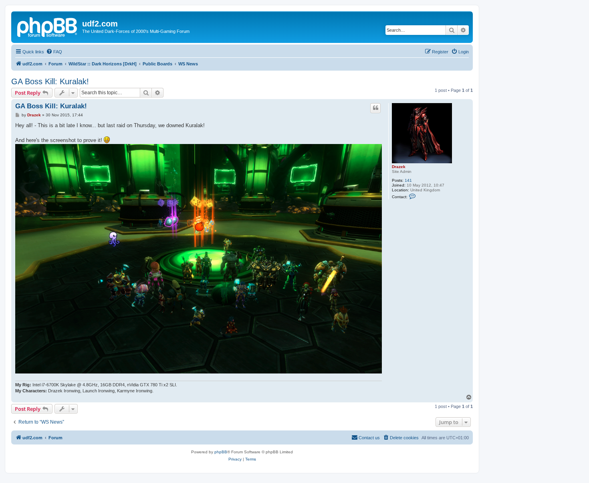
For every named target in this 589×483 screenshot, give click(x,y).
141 (408, 180)
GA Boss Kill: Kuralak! (50, 81)
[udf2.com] (47, 26)
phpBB (220, 452)
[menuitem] (54, 52)
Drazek (398, 166)
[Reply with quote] (375, 108)
